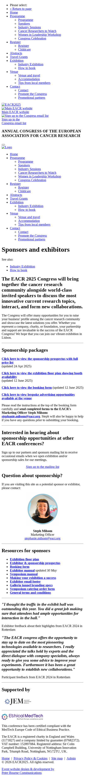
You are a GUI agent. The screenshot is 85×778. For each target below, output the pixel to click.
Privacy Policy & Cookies (30, 758)
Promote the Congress (32, 94)
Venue (14, 71)
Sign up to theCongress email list (14, 121)
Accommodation (29, 79)
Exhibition (17, 60)
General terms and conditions (30, 592)
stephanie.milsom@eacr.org (21, 416)
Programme (17, 16)
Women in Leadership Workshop (39, 34)
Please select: (18, 5)
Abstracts (16, 53)
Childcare (24, 49)
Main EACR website (15, 112)
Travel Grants (19, 57)
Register (15, 42)
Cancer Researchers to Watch (37, 31)
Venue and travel (29, 75)
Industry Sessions (29, 27)
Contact (15, 86)
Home (14, 12)
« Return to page (21, 8)
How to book (26, 68)
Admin (71, 758)
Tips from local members (34, 83)
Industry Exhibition (30, 64)
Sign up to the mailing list (42, 466)
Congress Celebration (32, 38)
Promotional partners (31, 97)
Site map (57, 758)
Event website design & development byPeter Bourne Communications (28, 771)
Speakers (24, 23)
